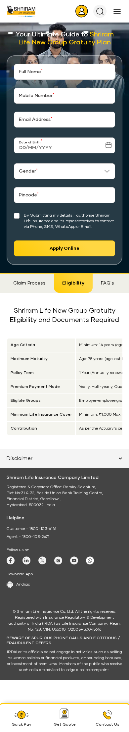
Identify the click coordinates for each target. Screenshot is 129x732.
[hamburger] (117, 11)
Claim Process (29, 283)
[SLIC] (21, 11)
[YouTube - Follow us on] (74, 560)
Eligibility (73, 283)
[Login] (81, 11)
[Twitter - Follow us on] (42, 560)
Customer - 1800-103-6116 (31, 529)
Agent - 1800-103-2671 (28, 537)
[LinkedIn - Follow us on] (26, 560)
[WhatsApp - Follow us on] (90, 560)
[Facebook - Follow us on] (11, 560)
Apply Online (64, 248)
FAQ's (107, 283)
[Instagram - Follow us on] (58, 560)
